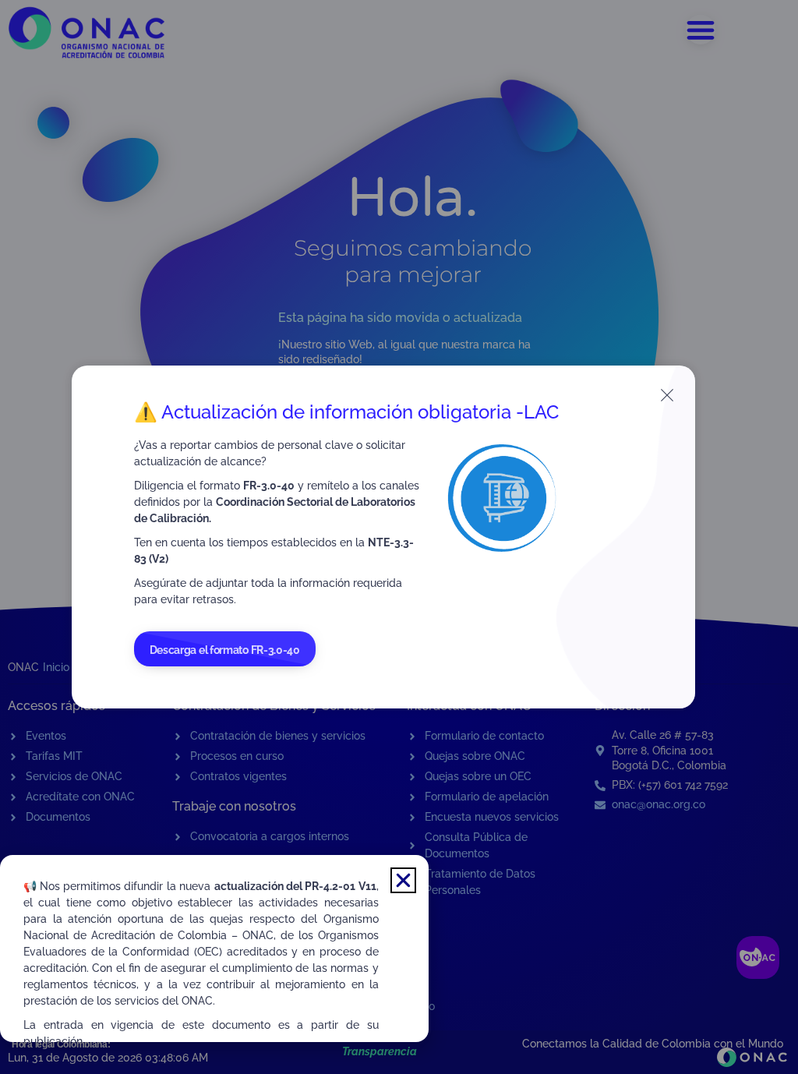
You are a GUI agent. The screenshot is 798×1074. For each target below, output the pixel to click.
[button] (403, 880)
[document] (399, 537)
